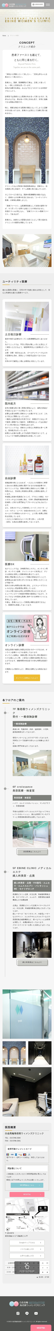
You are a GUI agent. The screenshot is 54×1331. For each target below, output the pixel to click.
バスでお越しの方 (27, 1249)
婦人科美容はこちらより (32, 962)
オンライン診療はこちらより (27, 678)
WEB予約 (27, 1194)
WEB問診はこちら (27, 1185)
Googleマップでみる (27, 1243)
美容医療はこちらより (32, 852)
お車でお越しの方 (27, 1256)
